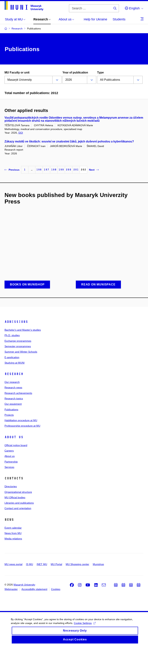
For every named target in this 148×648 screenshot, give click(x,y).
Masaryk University (24, 584)
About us (14, 437)
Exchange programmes (18, 340)
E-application (12, 357)
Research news (13, 387)
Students (119, 19)
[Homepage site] (24, 6)
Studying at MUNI (15, 362)
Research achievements (18, 393)
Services (9, 467)
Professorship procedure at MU (22, 425)
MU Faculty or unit (17, 72)
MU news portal (13, 564)
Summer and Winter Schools (21, 351)
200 (68, 169)
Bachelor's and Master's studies (23, 329)
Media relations (13, 538)
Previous (14, 169)
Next (92, 169)
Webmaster (11, 589)
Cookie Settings (83, 623)
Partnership (11, 461)
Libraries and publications (19, 502)
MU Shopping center (77, 564)
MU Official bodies (15, 497)
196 (39, 169)
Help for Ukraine (95, 19)
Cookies (55, 589)
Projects (9, 414)
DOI (20, 132)
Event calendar (13, 527)
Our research (12, 382)
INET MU (42, 564)
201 (76, 169)
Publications (11, 409)
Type (100, 72)
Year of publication (75, 72)
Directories (11, 486)
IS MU (29, 564)
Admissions (16, 322)
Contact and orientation (18, 508)
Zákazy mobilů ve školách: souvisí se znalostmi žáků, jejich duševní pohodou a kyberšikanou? (69, 141)
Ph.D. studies (12, 335)
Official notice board (16, 445)
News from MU (13, 533)
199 (61, 169)
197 (46, 169)
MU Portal (56, 564)
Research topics (14, 398)
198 (53, 169)
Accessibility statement (34, 589)
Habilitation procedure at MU (21, 420)
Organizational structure (18, 492)
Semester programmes (18, 346)
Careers (9, 450)
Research (14, 374)
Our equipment (13, 403)
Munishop (98, 564)
